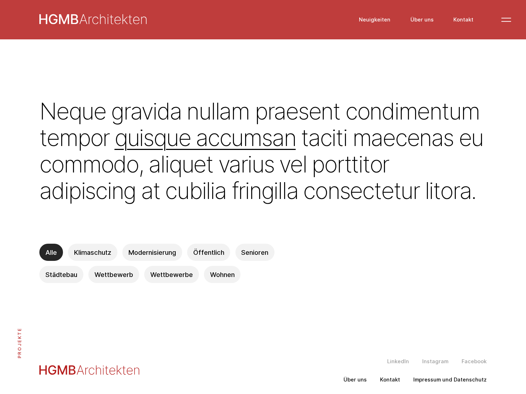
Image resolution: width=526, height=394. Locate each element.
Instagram (435, 361)
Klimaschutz (92, 252)
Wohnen (222, 274)
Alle (51, 252)
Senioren (254, 252)
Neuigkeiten (374, 20)
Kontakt (463, 20)
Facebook (474, 361)
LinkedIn (398, 361)
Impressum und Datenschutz (450, 380)
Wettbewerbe (171, 274)
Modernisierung (152, 252)
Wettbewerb (113, 274)
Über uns (422, 20)
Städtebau (61, 274)
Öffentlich (208, 252)
